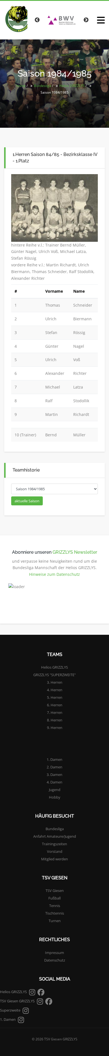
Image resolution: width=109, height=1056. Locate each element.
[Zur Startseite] (15, 19)
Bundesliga (42, 85)
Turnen (55, 920)
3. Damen (54, 774)
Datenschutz (54, 960)
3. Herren (54, 682)
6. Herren (54, 704)
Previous (37, 20)
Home (21, 85)
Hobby (54, 797)
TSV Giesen (55, 890)
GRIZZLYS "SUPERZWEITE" (54, 674)
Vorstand (54, 851)
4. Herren (54, 689)
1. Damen (54, 759)
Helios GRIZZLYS (72, 85)
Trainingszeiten (54, 843)
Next (86, 20)
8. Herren (54, 720)
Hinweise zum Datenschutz (54, 574)
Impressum (54, 952)
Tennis (54, 905)
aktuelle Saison (27, 500)
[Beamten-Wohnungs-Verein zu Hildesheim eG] (61, 20)
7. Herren (54, 712)
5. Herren (54, 697)
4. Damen (54, 782)
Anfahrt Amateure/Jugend (54, 836)
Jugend (54, 789)
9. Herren (54, 727)
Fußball (54, 898)
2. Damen (54, 766)
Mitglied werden (54, 858)
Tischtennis (54, 913)
